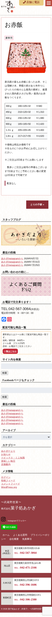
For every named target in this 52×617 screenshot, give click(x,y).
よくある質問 (20, 535)
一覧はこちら (10, 351)
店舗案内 (6, 464)
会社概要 (14, 539)
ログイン (6, 477)
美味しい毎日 (8, 461)
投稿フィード (8, 480)
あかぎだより (8, 451)
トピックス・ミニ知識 (13, 457)
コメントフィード (10, 484)
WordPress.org (9, 487)
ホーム (6, 535)
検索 (4, 373)
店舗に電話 (33, 2)
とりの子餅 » (37, 204)
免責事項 (27, 539)
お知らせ (6, 454)
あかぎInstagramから (12, 258)
